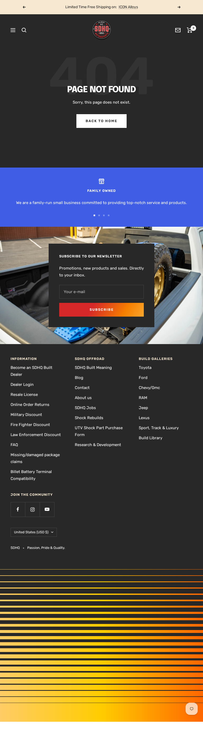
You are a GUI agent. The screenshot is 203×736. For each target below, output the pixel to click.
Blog (79, 377)
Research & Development (98, 444)
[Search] (24, 30)
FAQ (14, 444)
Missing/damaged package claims (35, 458)
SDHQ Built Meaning (93, 367)
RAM (143, 397)
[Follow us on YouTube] (47, 509)
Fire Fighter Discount (30, 424)
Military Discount (26, 414)
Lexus (144, 417)
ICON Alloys (128, 7)
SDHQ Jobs (85, 407)
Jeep (143, 407)
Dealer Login (22, 384)
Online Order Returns (30, 404)
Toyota (145, 367)
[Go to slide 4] (108, 215)
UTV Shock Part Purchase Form (99, 431)
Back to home (101, 121)
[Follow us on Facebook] (18, 509)
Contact (82, 387)
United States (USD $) (31, 532)
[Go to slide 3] (104, 215)
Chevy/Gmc (149, 387)
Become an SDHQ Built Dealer (31, 371)
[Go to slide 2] (99, 215)
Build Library (150, 438)
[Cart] (189, 30)
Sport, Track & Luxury (159, 427)
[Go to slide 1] (94, 215)
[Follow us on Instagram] (32, 509)
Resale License (24, 394)
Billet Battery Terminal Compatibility (31, 475)
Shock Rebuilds (89, 417)
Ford (143, 377)
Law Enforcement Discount (36, 434)
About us (83, 397)
